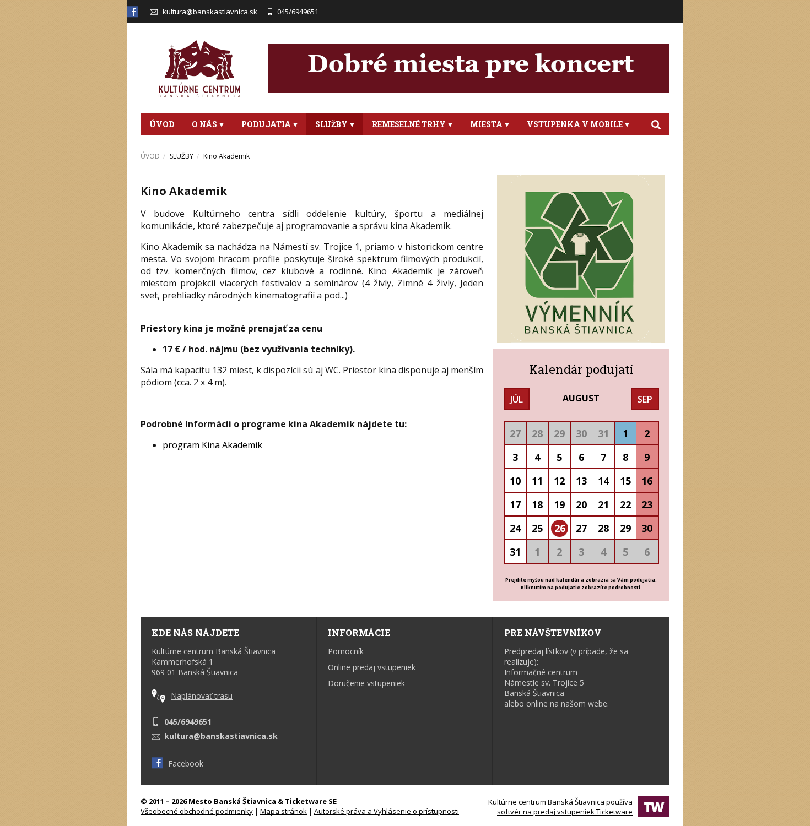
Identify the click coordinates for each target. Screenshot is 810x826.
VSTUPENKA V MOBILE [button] (575, 124)
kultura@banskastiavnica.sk (210, 12)
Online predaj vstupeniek (371, 667)
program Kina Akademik (212, 445)
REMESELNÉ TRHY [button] (409, 124)
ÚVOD (161, 124)
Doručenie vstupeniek (366, 683)
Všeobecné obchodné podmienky (197, 811)
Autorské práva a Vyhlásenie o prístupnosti (386, 811)
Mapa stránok (283, 811)
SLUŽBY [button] (331, 124)
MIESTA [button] (486, 124)
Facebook (185, 763)
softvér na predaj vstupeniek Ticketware (565, 812)
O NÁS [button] (204, 124)
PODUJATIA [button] (266, 124)
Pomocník (346, 651)
